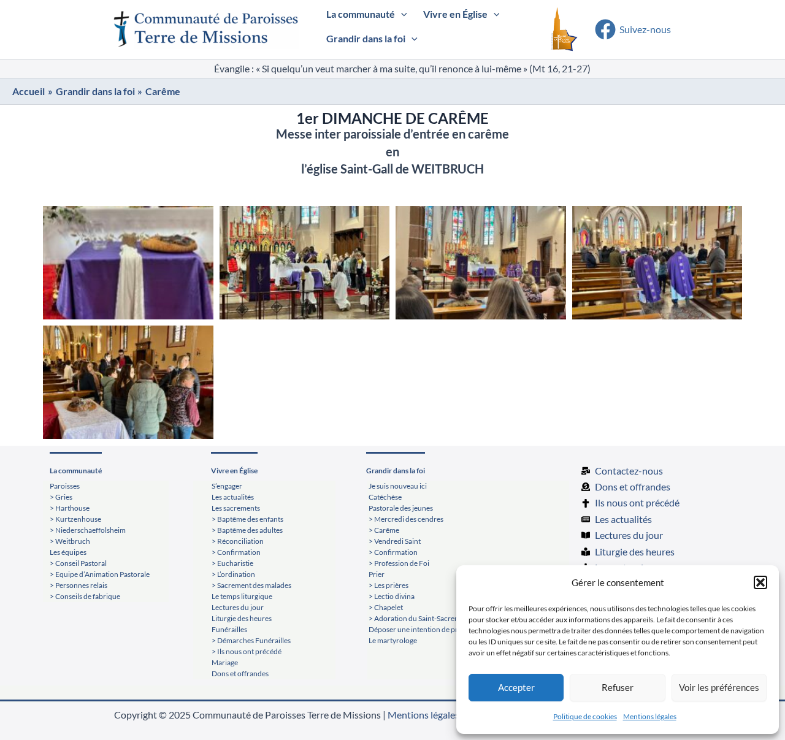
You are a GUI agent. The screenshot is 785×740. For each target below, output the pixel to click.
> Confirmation (236, 552)
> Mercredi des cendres (406, 519)
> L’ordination (233, 574)
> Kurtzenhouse (75, 519)
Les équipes (68, 552)
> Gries (61, 497)
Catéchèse (385, 497)
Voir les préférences (719, 687)
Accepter (516, 687)
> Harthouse (70, 508)
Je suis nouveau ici (398, 485)
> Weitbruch (70, 541)
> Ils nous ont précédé (246, 651)
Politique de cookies (585, 716)
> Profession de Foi (399, 563)
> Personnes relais (78, 585)
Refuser (618, 687)
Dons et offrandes (240, 673)
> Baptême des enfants (247, 519)
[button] (760, 582)
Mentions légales (649, 716)
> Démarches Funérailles (251, 640)
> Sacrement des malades (251, 585)
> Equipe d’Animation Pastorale (100, 574)
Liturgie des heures (242, 618)
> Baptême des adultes (247, 530)
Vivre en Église (234, 470)
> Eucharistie (232, 563)
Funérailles (229, 629)
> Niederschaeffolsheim (88, 530)
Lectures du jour (238, 607)
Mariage (225, 662)
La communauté (76, 470)
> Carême (384, 530)
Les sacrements (236, 508)
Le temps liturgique (242, 596)
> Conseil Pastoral (78, 563)
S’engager (227, 485)
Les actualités (233, 497)
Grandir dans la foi (395, 470)
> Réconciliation (238, 541)
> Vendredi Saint (395, 541)
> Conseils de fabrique (85, 596)
